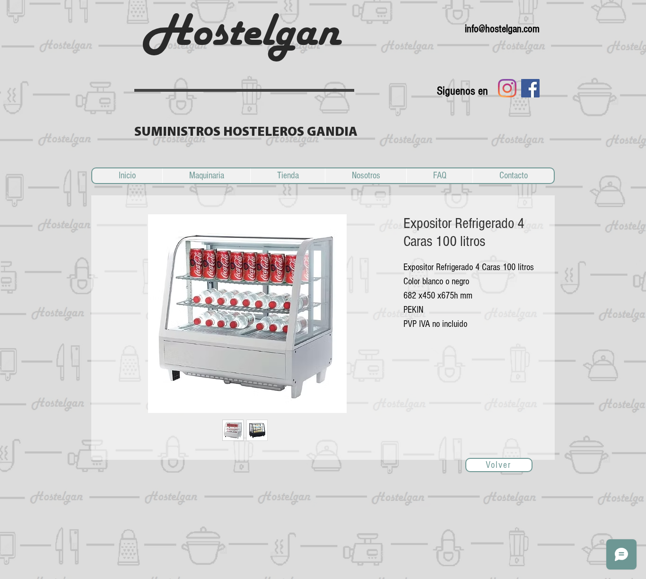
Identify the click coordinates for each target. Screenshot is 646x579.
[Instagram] (507, 88)
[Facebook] (530, 88)
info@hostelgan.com (502, 29)
